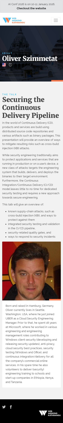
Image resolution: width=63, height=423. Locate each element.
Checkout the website (31, 8)
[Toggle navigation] (55, 20)
